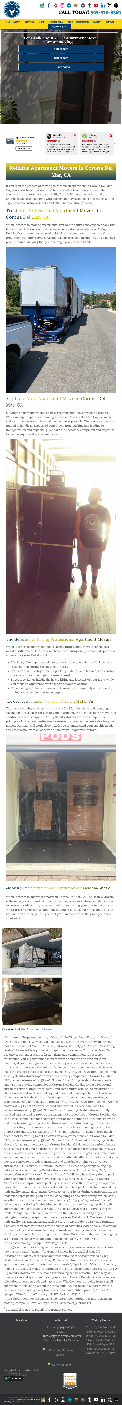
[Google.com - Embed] (21, 1343)
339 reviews (20, 143)
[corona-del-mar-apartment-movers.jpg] (27, 1029)
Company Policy (24, 1397)
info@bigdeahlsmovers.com (62, 1336)
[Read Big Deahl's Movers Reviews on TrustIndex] (13, 1379)
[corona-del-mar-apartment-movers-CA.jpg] (32, 929)
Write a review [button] (24, 148)
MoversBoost (19, 1402)
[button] (114, 143)
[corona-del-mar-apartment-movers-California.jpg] (32, 979)
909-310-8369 (66, 1327)
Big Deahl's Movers (65, 1340)
